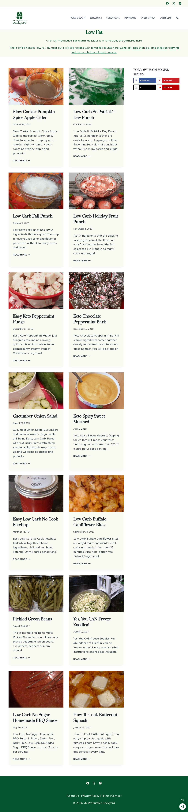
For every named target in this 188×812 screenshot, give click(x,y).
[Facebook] (167, 3)
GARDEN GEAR (165, 18)
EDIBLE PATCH (96, 18)
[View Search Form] (177, 18)
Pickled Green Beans (32, 619)
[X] (173, 3)
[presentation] (36, 86)
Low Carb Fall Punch (32, 216)
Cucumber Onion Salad (35, 416)
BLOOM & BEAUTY (78, 18)
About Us (73, 795)
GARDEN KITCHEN (148, 18)
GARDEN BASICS (113, 18)
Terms (105, 795)
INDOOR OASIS (130, 18)
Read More (21, 160)
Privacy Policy (90, 795)
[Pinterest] (180, 3)
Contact (116, 795)
